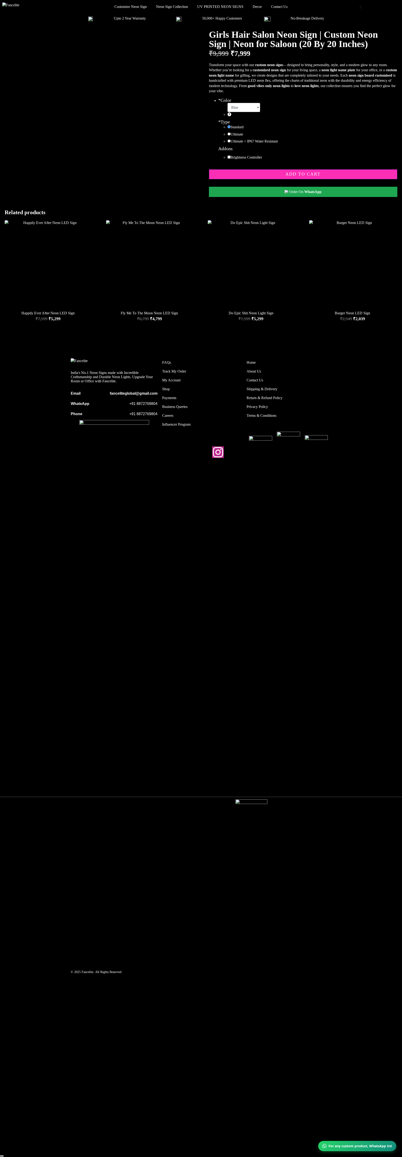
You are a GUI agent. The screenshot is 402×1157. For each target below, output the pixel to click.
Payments (169, 398)
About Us (254, 371)
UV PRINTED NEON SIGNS (220, 7)
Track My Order (174, 371)
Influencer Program (176, 424)
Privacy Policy (257, 407)
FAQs (166, 362)
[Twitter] (186, 452)
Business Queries (175, 407)
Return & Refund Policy (264, 398)
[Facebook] (202, 452)
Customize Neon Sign (130, 7)
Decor (257, 7)
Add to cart (303, 174)
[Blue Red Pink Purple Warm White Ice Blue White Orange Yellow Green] (244, 110)
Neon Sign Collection (172, 7)
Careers (167, 415)
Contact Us (279, 7)
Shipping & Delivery (262, 389)
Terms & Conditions (261, 415)
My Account (171, 380)
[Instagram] (218, 452)
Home (251, 362)
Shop (166, 389)
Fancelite (88, 972)
